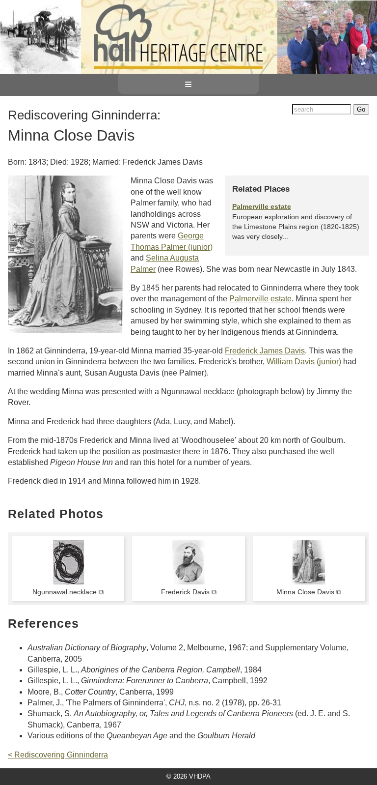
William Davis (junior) (304, 361)
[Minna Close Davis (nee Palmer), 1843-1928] (309, 582)
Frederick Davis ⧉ (188, 592)
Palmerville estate (261, 206)
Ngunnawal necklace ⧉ (68, 592)
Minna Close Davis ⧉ (308, 592)
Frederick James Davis (265, 351)
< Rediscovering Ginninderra (58, 755)
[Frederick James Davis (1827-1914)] (188, 582)
